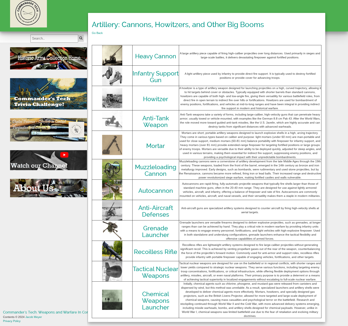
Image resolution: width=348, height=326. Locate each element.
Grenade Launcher (155, 231)
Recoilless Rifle (155, 251)
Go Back (97, 33)
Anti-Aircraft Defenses (155, 211)
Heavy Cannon (155, 56)
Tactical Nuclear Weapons (155, 272)
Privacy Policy (12, 321)
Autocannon (155, 190)
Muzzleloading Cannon (155, 170)
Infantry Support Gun (156, 77)
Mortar (155, 145)
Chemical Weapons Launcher (155, 300)
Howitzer (155, 99)
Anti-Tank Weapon (155, 121)
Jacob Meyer (33, 317)
